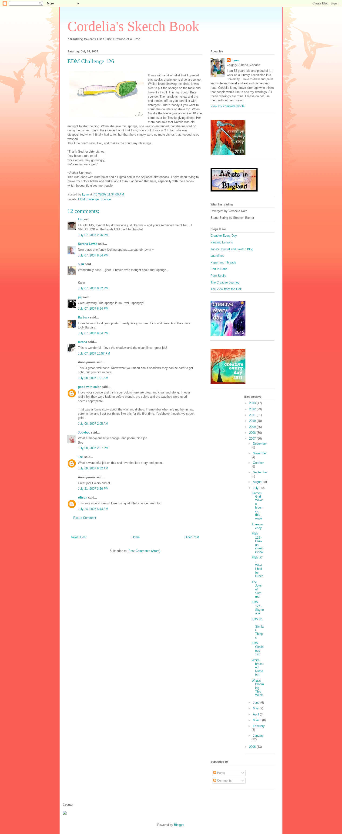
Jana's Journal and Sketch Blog (232, 249)
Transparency (258, 526)
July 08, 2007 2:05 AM (93, 423)
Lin (80, 219)
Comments (224, 780)
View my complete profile (228, 106)
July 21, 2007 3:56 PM (93, 488)
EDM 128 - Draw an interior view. (258, 543)
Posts (220, 773)
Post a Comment (84, 518)
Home (136, 537)
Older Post (191, 537)
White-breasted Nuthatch (258, 667)
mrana (82, 342)
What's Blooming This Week (258, 688)
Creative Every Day (224, 235)
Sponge (106, 199)
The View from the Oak (226, 289)
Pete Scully (218, 275)
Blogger (179, 825)
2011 (253, 415)
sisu (81, 264)
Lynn (235, 60)
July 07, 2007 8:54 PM (93, 308)
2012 (253, 409)
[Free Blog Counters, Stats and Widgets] (65, 813)
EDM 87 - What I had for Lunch (257, 567)
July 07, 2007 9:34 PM (93, 333)
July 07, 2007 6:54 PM (93, 255)
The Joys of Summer (257, 589)
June (256, 702)
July (256, 488)
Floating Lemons (222, 242)
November (260, 453)
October (258, 463)
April (256, 714)
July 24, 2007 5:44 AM (93, 509)
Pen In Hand (219, 269)
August (258, 482)
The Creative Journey (225, 282)
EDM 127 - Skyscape (258, 608)
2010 (253, 421)
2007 (253, 438)
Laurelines (217, 255)
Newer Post (79, 537)
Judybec (84, 432)
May (256, 708)
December (260, 443)
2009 (253, 427)
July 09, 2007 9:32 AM (93, 468)
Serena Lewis (87, 244)
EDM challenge (88, 199)
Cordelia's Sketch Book (133, 26)
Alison (82, 497)
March (257, 720)
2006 (253, 747)
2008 (253, 432)
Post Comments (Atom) (144, 551)
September (260, 472)
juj (80, 297)
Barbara (83, 317)
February (259, 726)
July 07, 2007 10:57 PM (94, 353)
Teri (80, 457)
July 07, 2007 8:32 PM (93, 288)
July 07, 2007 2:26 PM (93, 235)
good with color (89, 387)
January (258, 735)
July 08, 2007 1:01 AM (93, 378)
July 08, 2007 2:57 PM (93, 448)
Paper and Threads (223, 262)
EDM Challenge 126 (258, 649)
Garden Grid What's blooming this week (257, 505)
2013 (253, 403)
